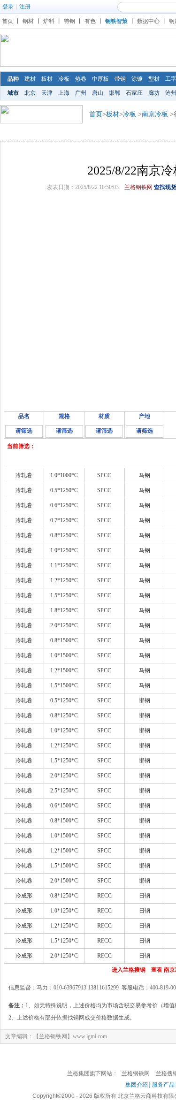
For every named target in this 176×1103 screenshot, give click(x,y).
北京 (30, 93)
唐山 (97, 93)
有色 (90, 21)
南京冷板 (155, 114)
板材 (47, 79)
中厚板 (100, 79)
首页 (7, 21)
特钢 (69, 21)
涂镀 (137, 79)
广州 (80, 93)
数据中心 (148, 21)
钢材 (28, 21)
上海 (63, 93)
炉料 (48, 21)
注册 (25, 6)
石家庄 (134, 93)
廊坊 (154, 93)
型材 (154, 79)
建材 (30, 79)
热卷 (80, 79)
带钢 (120, 79)
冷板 (63, 79)
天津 (47, 93)
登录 (8, 6)
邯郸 (114, 93)
